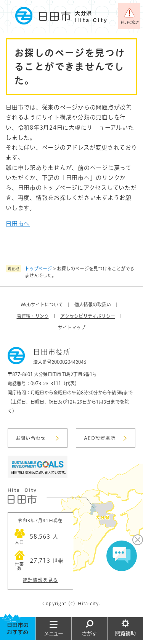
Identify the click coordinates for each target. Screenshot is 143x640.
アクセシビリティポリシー (87, 316)
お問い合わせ (31, 438)
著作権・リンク (33, 316)
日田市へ (18, 223)
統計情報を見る (40, 580)
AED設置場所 (100, 438)
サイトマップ (71, 327)
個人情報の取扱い (92, 304)
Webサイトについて (42, 304)
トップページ (38, 268)
